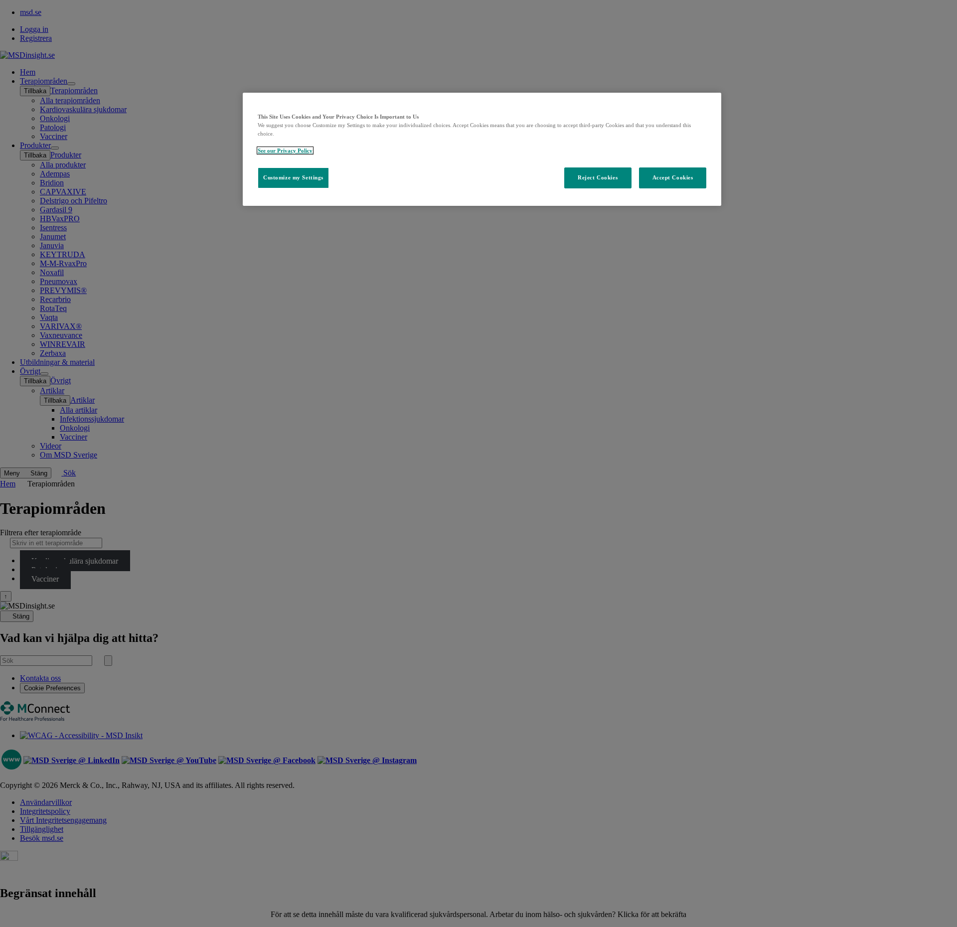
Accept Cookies (672, 177)
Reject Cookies (598, 177)
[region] (482, 149)
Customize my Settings (293, 177)
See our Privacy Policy (285, 151)
